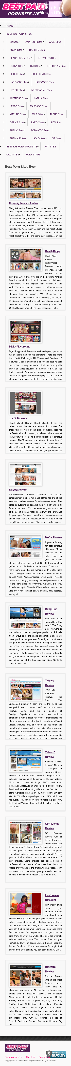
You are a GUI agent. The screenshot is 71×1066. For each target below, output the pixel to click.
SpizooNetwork (18, 489)
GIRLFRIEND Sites (41, 74)
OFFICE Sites (17, 122)
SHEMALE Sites (18, 138)
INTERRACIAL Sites (41, 90)
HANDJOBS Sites (19, 82)
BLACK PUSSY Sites (20, 58)
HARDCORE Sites (44, 82)
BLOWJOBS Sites (47, 58)
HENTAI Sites (17, 90)
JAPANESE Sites (18, 98)
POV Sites (56, 122)
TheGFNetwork (18, 418)
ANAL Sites (55, 41)
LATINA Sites (41, 98)
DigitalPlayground (19, 346)
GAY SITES (50, 146)
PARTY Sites (37, 122)
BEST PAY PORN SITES (19, 33)
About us (30, 1057)
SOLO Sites (39, 138)
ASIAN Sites (16, 49)
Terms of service (13, 1057)
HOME (9, 25)
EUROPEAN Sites (56, 66)
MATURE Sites (17, 114)
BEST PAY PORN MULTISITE (21, 146)
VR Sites (56, 138)
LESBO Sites (16, 106)
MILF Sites (37, 114)
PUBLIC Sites (17, 130)
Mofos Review (53, 537)
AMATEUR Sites (33, 41)
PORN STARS (33, 154)
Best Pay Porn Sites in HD (50, 10)
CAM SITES (12, 154)
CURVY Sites (16, 66)
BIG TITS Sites (37, 49)
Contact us (44, 1057)
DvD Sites (35, 66)
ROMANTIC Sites (40, 130)
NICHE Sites (56, 114)
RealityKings (52, 251)
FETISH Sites (17, 74)
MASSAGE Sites (38, 106)
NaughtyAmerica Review (23, 203)
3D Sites (14, 41)
